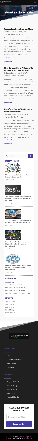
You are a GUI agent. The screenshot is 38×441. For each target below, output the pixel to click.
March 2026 (9, 313)
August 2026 (9, 302)
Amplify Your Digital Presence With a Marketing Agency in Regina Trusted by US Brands (18, 199)
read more (8, 61)
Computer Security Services (14, 290)
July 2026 (8, 304)
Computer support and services (16, 293)
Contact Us (11, 367)
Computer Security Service (14, 288)
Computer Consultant (12, 285)
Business (8, 282)
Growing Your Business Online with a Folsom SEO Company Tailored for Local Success (18, 268)
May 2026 (8, 310)
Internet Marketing (14, 359)
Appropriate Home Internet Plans (18, 29)
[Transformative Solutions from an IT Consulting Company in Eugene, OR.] (13, 214)
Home (9, 356)
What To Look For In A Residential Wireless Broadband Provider (18, 69)
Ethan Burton (11, 32)
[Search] (30, 156)
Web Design (11, 363)
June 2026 (8, 307)
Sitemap (29, 438)
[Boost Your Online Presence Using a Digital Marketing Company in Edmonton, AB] (13, 235)
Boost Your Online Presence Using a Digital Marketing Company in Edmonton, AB (17, 244)
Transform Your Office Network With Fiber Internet (18, 110)
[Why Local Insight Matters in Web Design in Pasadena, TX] (13, 168)
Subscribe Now (19, 424)
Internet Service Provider (14, 34)
